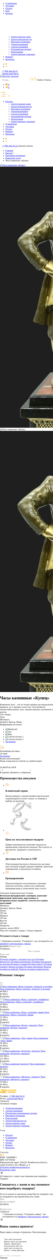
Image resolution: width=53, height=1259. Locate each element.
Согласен (40, 1242)
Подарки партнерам (33, 967)
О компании (11, 1137)
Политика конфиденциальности (15, 1167)
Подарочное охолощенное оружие (21, 1113)
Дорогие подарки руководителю (34, 969)
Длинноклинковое (14, 1108)
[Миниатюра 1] (13, 429)
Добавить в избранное (20, 772)
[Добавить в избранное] (1, 983)
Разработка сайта (8, 1170)
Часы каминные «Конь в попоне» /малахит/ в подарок (25, 989)
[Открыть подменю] (13, 101)
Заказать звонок (25, 146)
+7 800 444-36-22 (17, 1096)
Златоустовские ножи (15, 1123)
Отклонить (40, 1248)
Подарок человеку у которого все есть (18, 959)
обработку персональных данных (15, 944)
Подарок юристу (36, 964)
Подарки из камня (19, 964)
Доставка (9, 1140)
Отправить (5, 949)
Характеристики (17, 893)
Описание (4, 893)
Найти (40, 80)
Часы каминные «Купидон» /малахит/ (23, 1052)
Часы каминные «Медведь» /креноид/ (22, 1078)
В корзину (5, 772)
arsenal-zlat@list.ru (15, 1098)
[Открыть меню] (5, 94)
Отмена (47, 80)
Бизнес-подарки (16, 967)
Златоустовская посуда (15, 1121)
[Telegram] (6, 66)
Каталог (9, 1135)
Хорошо (3, 1258)
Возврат (9, 1145)
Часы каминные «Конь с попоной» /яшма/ (24, 1013)
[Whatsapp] (6, 64)
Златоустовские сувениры (17, 1126)
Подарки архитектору (21, 962)
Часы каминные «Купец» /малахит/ (21, 1026)
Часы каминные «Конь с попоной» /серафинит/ (22, 1002)
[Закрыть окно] (1, 1173)
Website (3, 957)
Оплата (8, 1142)
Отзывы (29, 893)
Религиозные (11, 1118)
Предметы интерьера (15, 1116)
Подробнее (10, 742)
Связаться (4, 1101)
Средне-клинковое (14, 1111)
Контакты (10, 1148)
